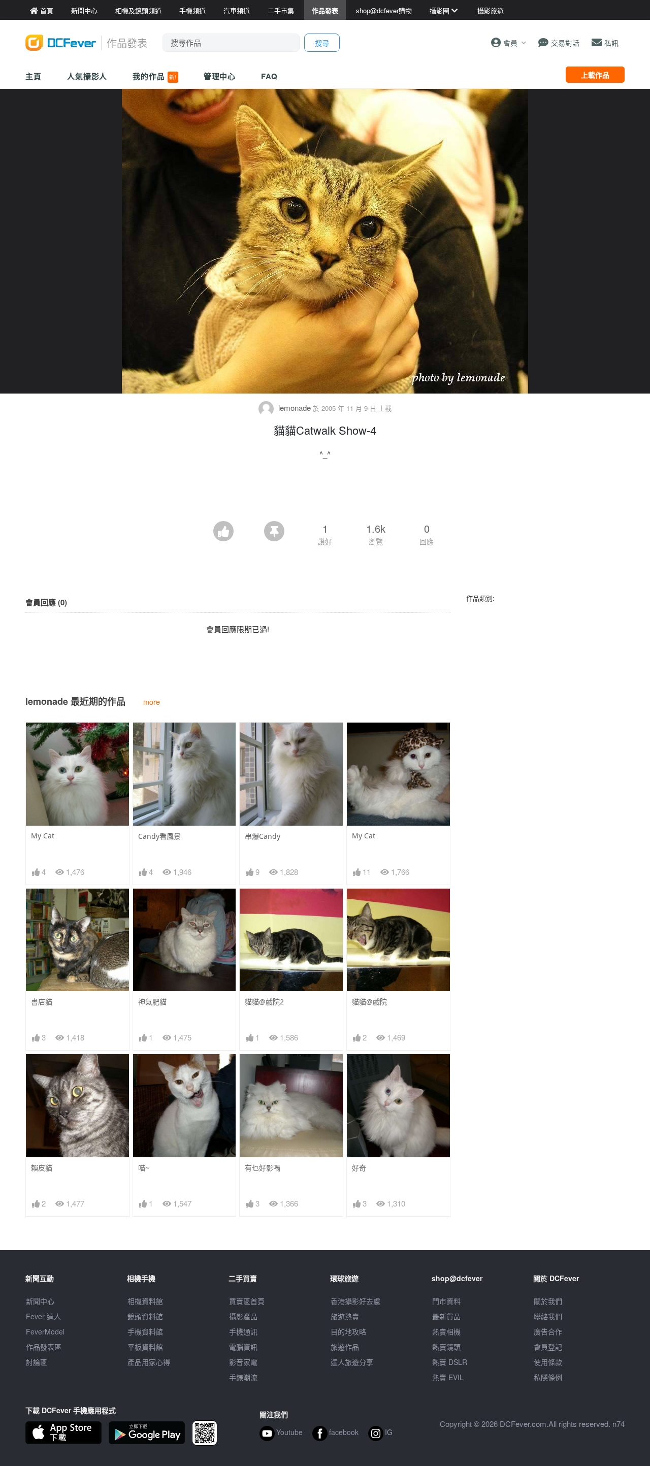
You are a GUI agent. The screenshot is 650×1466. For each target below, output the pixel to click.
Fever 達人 (43, 1316)
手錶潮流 (243, 1377)
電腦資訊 (243, 1347)
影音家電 (243, 1362)
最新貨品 (446, 1316)
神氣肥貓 (152, 1001)
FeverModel (45, 1331)
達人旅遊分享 (352, 1362)
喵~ (143, 1167)
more (151, 701)
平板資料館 (145, 1347)
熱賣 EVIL (448, 1377)
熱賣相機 (446, 1331)
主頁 (33, 76)
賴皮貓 (41, 1167)
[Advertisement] (325, 493)
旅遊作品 (345, 1347)
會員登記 (548, 1347)
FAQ (269, 76)
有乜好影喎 (262, 1167)
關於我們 (548, 1301)
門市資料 (446, 1301)
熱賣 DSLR (449, 1362)
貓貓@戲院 (369, 1001)
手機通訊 (243, 1331)
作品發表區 (43, 1347)
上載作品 (595, 75)
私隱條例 (548, 1377)
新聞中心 (40, 1301)
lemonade (294, 407)
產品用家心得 (148, 1362)
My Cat (42, 835)
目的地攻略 (348, 1331)
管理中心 (220, 76)
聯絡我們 (548, 1316)
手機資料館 (145, 1331)
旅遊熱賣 (345, 1316)
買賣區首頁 (247, 1301)
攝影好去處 (355, 1301)
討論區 (36, 1362)
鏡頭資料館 (145, 1316)
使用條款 (548, 1362)
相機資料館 (145, 1301)
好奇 (359, 1167)
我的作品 (154, 76)
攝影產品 (243, 1316)
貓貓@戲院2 (264, 1001)
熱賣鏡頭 (446, 1347)
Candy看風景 (159, 836)
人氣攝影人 (87, 76)
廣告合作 (548, 1331)
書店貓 (41, 1001)
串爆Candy (262, 836)
